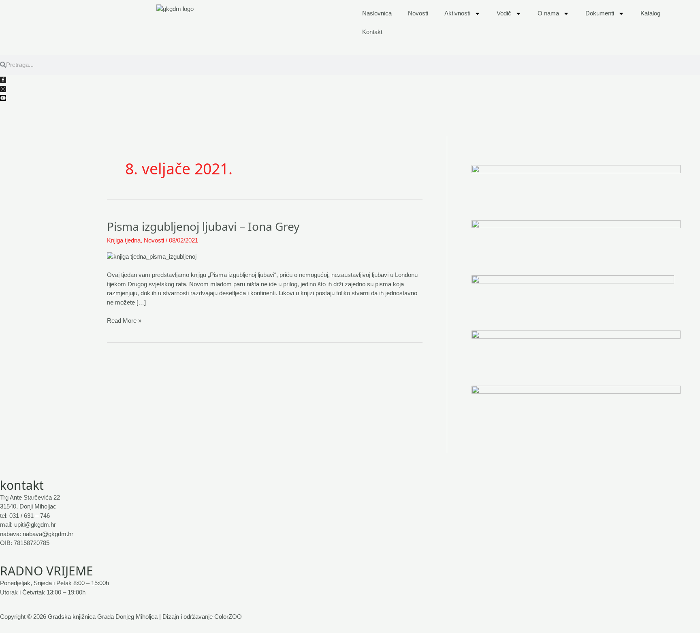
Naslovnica (377, 13)
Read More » (124, 320)
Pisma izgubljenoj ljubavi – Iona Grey (203, 226)
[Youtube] (350, 98)
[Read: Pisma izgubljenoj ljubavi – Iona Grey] (151, 256)
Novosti (418, 13)
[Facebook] (350, 79)
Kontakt (372, 31)
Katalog (650, 13)
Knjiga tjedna (124, 240)
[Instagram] (350, 88)
